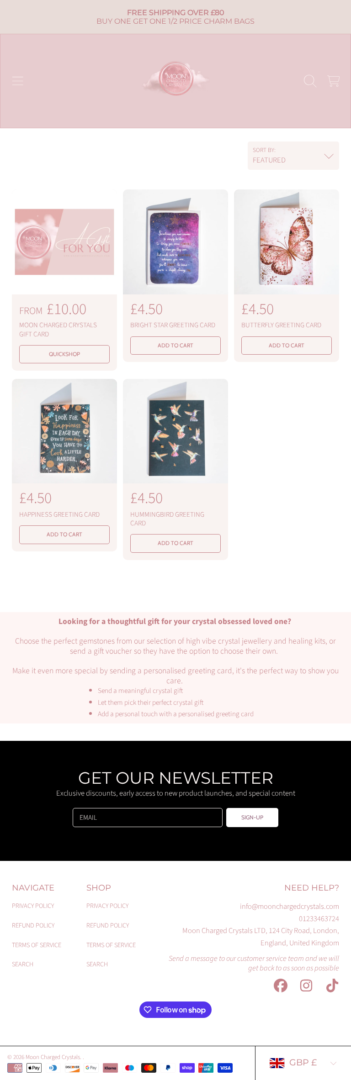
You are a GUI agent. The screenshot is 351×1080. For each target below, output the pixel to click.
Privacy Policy (33, 906)
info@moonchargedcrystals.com (289, 906)
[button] (17, 81)
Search (22, 964)
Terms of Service (36, 945)
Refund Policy (33, 925)
